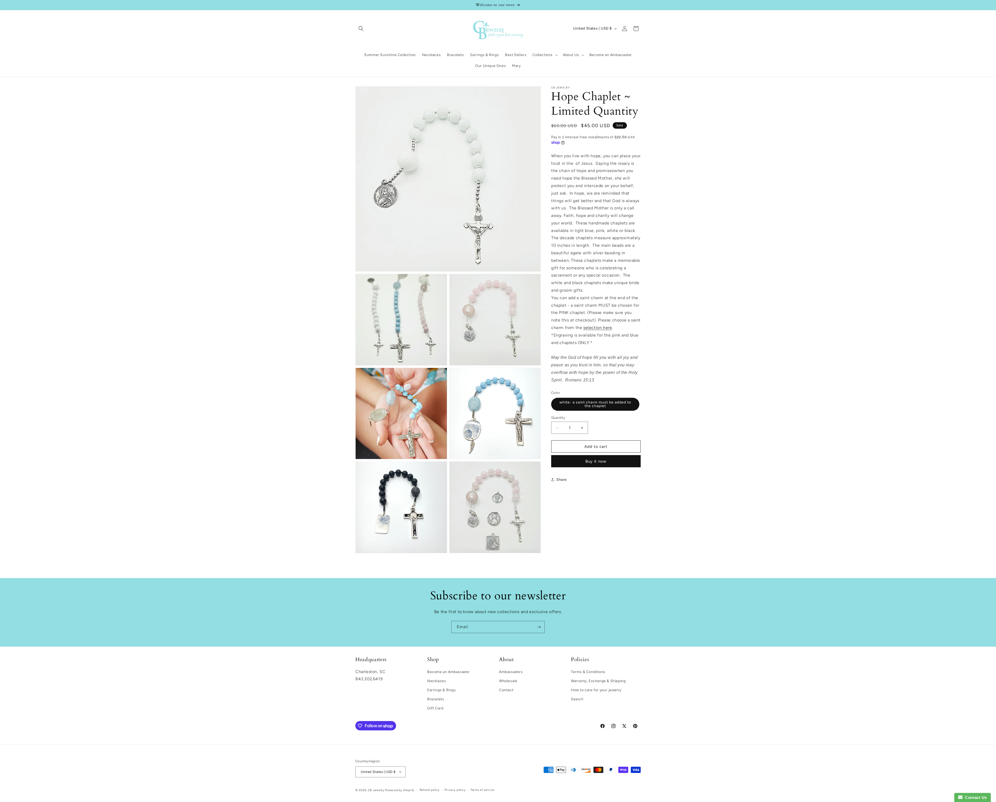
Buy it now (595, 461)
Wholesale (508, 680)
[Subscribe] (538, 627)
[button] (361, 28)
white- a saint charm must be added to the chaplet (595, 404)
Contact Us (975, 797)
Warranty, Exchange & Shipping (598, 680)
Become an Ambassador (448, 671)
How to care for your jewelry (596, 690)
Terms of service (482, 789)
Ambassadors (511, 671)
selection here (597, 327)
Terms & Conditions (588, 671)
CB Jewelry (376, 790)
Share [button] (561, 479)
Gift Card (435, 708)
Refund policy (430, 789)
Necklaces (436, 680)
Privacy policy (455, 789)
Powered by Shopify (399, 790)
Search (577, 699)
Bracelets (435, 699)
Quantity (558, 418)
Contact (506, 690)
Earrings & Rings (441, 690)
